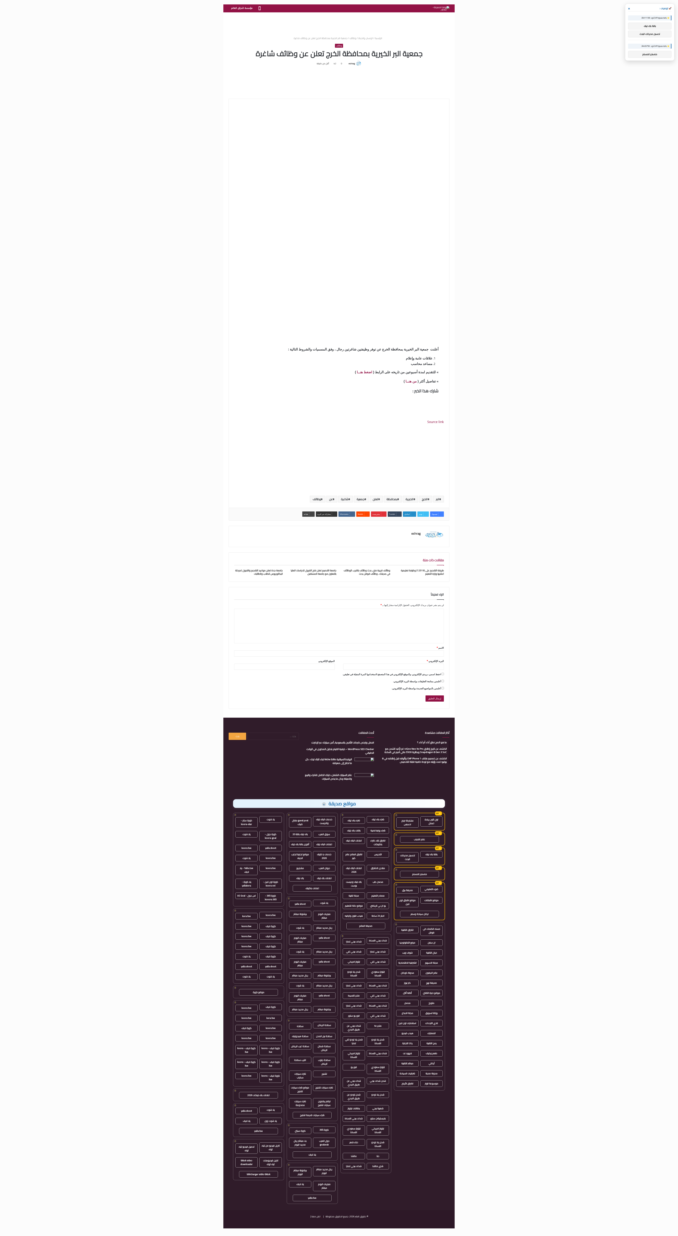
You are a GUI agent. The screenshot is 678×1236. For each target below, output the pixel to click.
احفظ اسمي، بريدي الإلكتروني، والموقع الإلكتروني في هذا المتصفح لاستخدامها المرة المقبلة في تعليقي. (392, 674)
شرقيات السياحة (407, 1073)
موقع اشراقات (431, 900)
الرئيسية (379, 38)
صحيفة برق (407, 890)
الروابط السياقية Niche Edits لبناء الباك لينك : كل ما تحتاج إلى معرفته (328, 761)
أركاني (432, 1063)
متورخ (431, 1003)
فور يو (354, 1067)
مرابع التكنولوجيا (407, 942)
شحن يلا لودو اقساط (353, 974)
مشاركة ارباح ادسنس (407, 822)
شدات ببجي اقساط (378, 940)
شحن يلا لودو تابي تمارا (354, 1041)
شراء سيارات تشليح (324, 1087)
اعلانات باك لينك (324, 878)
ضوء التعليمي (431, 889)
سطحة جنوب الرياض (324, 1062)
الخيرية (410, 499)
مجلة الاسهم (431, 963)
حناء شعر (353, 1142)
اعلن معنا (315, 1216)
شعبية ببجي (377, 1108)
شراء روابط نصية (377, 830)
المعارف (431, 1033)
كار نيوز (407, 983)
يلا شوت (324, 903)
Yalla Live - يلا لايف (246, 870)
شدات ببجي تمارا (354, 941)
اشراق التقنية (407, 930)
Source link (435, 422)
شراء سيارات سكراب (300, 1076)
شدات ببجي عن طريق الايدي (354, 1028)
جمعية (360, 499)
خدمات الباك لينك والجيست (324, 821)
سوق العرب (324, 834)
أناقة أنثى (407, 993)
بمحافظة (391, 499)
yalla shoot (300, 904)
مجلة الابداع (407, 1013)
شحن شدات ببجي (378, 1081)
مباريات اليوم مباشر (324, 916)
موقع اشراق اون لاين (407, 902)
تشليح (324, 1074)
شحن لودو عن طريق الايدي (354, 1096)
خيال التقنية (431, 953)
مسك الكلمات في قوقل (431, 931)
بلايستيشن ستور (378, 1118)
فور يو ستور (354, 1016)
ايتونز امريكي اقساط (354, 1055)
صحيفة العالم (365, 926)
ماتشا (354, 1156)
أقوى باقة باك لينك (300, 844)
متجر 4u (378, 1026)
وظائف (352, 38)
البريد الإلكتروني (435, 661)
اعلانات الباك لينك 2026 (354, 870)
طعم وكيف (431, 1053)
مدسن (407, 1003)
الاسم (440, 647)
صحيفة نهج (431, 983)
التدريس (378, 854)
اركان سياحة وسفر (420, 914)
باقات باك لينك (354, 830)
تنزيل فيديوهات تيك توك (270, 1162)
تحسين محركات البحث (407, 857)
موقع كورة (258, 992)
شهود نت (407, 1053)
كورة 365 (324, 1130)
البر (437, 499)
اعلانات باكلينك (312, 888)
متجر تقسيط (354, 995)
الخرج (425, 499)
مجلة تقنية (354, 896)
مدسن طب (378, 882)
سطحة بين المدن (324, 1036)
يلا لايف (312, 1154)
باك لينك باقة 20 (300, 834)
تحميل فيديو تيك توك (246, 1148)
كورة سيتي (300, 1131)
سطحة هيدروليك (300, 1036)
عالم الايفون (432, 973)
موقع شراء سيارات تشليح (300, 1089)
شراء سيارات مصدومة (300, 1103)
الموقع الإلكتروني (326, 661)
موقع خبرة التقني (431, 993)
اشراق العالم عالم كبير (353, 856)
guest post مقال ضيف (300, 822)
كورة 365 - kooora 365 (270, 897)
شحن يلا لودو (377, 1094)
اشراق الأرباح (407, 1083)
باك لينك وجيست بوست (354, 884)
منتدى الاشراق (378, 868)
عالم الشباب (419, 839)
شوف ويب (407, 953)
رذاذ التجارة (407, 1043)
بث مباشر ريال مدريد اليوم (300, 1143)
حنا (378, 1156)
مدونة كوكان (407, 973)
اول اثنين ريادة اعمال (431, 821)
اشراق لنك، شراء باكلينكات (377, 842)
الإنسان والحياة (365, 38)
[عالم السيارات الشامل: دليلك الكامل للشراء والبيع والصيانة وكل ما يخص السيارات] (364, 780)
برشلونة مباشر (300, 914)
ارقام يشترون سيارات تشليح (324, 1103)
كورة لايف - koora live (270, 1050)
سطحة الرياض (324, 1025)
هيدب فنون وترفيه (354, 916)
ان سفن (431, 942)
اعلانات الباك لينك (354, 840)
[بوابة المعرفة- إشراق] (441, 8)
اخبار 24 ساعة (377, 916)
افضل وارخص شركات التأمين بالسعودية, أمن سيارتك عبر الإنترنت (342, 742)
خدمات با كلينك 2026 (324, 856)
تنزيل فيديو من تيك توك (270, 1147)
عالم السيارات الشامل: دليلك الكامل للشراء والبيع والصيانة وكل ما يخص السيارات (328, 777)
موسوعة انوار (431, 1083)
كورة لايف (271, 926)
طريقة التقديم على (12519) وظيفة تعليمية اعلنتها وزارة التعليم (422, 572)
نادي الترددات (431, 1023)
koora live (246, 848)
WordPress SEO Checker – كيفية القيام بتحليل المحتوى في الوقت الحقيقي (340, 751)
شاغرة (344, 499)
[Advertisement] (339, 24)
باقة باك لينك (431, 854)
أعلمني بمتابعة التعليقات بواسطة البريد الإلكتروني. (417, 681)
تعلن (375, 499)
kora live (246, 916)
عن (331, 499)
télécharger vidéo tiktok (258, 1174)
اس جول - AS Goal (246, 896)
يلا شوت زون (270, 1121)
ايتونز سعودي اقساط (378, 974)
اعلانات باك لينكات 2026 (258, 1095)
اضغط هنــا (364, 372)
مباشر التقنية (407, 1063)
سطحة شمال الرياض (324, 1048)
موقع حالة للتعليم (354, 906)
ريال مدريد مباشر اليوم (324, 1171)
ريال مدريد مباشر (324, 928)
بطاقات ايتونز (354, 1108)
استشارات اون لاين (407, 1023)
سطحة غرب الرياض (300, 1046)
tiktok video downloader (246, 1162)
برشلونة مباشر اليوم (300, 1172)
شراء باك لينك (378, 819)
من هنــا (411, 381)
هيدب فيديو (407, 1033)
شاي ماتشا (377, 1166)
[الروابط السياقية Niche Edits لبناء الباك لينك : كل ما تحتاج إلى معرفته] (364, 764)
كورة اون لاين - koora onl (270, 884)
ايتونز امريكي (354, 962)
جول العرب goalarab (324, 1143)
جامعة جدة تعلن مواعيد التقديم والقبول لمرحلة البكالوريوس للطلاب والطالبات (259, 572)
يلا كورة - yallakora (246, 884)
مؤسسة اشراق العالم (241, 8)
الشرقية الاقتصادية (407, 963)
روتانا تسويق (431, 1013)
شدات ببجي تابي (353, 951)
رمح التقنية (431, 1043)
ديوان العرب (324, 868)
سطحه (300, 1026)
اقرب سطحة (300, 1060)
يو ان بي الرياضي (378, 906)
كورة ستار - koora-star (246, 822)
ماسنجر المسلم (419, 874)
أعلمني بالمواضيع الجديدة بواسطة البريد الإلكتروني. (416, 688)
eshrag (352, 63)
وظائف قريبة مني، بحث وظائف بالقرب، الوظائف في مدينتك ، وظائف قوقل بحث (367, 572)
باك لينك (300, 878)
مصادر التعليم (378, 896)
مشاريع (300, 868)
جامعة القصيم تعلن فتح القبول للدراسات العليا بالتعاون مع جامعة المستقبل (313, 572)
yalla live (312, 1198)
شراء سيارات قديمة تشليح (312, 1115)
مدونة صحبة (432, 1073)
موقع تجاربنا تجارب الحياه (300, 856)
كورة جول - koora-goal (270, 836)
